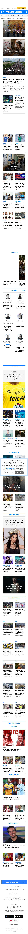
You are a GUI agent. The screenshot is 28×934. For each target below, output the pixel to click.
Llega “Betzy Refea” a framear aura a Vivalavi (19, 865)
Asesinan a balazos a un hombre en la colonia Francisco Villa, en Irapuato (20, 185)
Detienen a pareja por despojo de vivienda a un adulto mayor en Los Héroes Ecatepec (7, 206)
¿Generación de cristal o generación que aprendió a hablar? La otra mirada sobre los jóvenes (20, 350)
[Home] (14, 12)
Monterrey (14, 8)
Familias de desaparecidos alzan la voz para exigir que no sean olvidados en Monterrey (19, 653)
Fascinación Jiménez (8, 302)
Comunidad (11, 15)
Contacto (22, 889)
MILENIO (7, 928)
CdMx (8, 8)
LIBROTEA (15, 931)
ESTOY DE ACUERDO (19, 472)
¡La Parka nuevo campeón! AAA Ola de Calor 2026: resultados (7, 423)
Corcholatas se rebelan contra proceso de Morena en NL (12, 749)
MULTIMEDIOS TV (9, 929)
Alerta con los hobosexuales (20, 325)
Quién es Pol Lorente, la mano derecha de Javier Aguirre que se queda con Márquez (8, 443)
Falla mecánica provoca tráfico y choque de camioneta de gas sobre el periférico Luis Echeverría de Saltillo (7, 694)
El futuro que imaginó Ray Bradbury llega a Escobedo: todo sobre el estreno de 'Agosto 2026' (8, 330)
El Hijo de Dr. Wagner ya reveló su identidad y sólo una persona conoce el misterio (7, 770)
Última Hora (3, 15)
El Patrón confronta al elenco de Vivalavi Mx (8, 865)
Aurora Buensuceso (8, 323)
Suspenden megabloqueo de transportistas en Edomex (19, 225)
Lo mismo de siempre (7, 346)
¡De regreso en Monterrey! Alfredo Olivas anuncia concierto (8, 569)
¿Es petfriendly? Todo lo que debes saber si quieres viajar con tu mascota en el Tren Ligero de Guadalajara (8, 613)
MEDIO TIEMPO (13, 928)
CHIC (19, 928)
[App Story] (19, 916)
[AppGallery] (14, 920)
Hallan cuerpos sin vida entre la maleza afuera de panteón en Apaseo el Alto (20, 206)
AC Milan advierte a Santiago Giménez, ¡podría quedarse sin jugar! (20, 817)
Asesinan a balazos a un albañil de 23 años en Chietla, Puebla (8, 108)
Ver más (23, 290)
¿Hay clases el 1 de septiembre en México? (14, 165)
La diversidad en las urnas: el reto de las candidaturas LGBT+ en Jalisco (8, 308)
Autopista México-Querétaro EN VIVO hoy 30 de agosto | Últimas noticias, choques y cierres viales (20, 694)
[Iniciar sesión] (26, 12)
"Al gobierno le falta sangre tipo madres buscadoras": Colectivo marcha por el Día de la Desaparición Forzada (20, 715)
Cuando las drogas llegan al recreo (20, 307)
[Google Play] (9, 916)
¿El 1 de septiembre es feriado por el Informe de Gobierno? (14, 51)
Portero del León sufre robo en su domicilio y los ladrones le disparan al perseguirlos (14, 377)
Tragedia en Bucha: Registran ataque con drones (14, 486)
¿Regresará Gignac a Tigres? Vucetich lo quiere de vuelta (11, 798)
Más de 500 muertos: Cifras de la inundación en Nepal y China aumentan (20, 507)
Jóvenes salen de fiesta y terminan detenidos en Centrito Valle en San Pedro (7, 147)
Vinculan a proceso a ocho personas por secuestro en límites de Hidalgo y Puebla (8, 225)
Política (22, 15)
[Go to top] (24, 882)
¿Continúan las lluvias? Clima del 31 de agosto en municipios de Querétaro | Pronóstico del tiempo (20, 674)
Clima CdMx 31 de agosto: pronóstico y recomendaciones (8, 631)
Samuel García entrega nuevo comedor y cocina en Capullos (14, 32)
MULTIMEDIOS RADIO (19, 929)
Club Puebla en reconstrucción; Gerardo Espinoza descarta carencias (20, 442)
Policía (17, 15)
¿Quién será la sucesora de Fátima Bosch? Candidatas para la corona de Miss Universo (14, 523)
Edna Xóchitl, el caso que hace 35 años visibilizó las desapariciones (19, 769)
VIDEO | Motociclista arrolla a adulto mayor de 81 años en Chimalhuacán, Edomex (13, 81)
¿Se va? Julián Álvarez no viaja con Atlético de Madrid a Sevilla (7, 817)
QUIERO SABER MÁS (9, 472)
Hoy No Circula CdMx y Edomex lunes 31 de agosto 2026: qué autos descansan (19, 632)
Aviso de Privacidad (11, 886)
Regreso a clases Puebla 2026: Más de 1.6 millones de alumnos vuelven (19, 99)
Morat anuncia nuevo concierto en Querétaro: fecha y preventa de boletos (20, 569)
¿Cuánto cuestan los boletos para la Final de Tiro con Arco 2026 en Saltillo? (19, 423)
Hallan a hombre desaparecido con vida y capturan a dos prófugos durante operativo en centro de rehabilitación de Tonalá (7, 675)
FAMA (23, 928)
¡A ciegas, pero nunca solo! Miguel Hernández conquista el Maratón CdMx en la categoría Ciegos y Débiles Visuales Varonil (20, 614)
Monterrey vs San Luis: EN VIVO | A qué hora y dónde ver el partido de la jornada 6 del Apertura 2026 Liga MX (8, 654)
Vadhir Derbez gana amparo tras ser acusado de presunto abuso (14, 846)
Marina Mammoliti (20, 344)
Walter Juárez (7, 343)
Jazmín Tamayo (20, 303)
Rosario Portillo (20, 322)
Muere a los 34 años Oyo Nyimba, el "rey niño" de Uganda (7, 507)
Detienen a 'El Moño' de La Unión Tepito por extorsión (20, 147)
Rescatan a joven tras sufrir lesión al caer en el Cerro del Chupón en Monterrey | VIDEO (8, 713)
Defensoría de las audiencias (12, 889)
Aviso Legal (19, 886)
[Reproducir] (10, 267)
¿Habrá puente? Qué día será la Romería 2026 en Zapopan (14, 69)
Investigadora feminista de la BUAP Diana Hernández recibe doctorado (7, 186)
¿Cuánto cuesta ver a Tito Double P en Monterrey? (14, 587)
